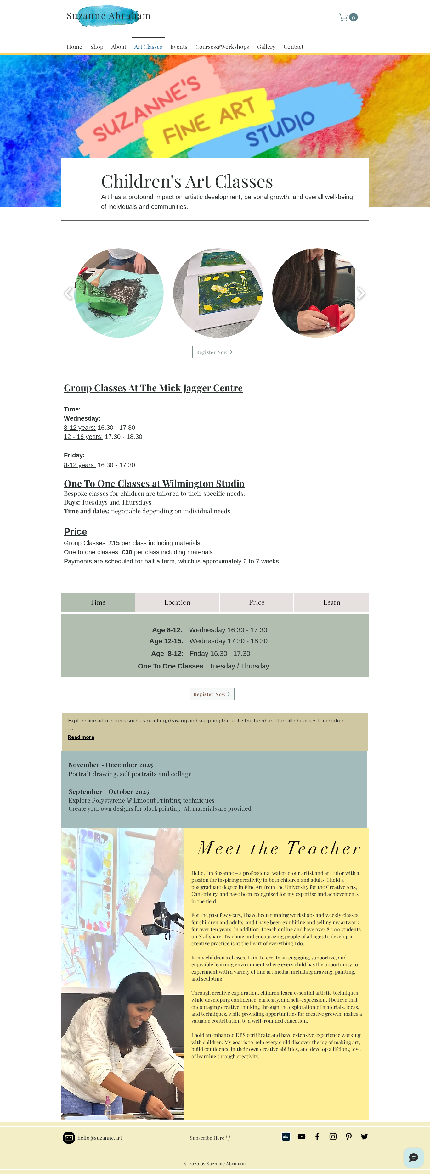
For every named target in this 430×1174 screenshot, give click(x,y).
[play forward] (361, 293)
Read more (81, 737)
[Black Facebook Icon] (317, 1136)
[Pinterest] (349, 1136)
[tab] (98, 602)
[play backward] (68, 293)
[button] (349, 17)
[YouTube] (301, 1136)
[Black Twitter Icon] (364, 1136)
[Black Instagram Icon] (333, 1136)
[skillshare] (286, 1136)
